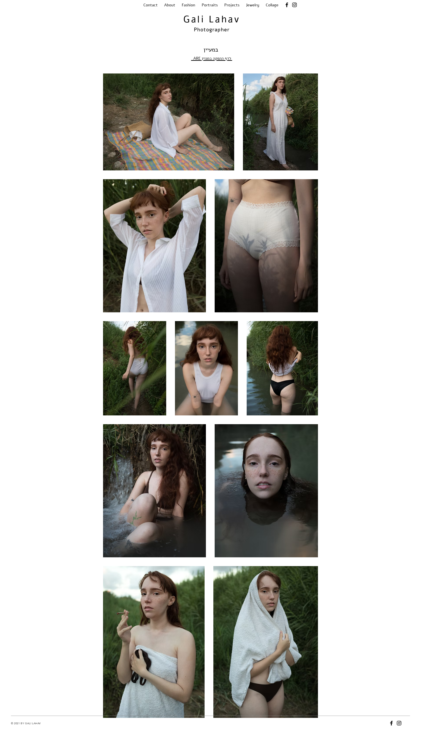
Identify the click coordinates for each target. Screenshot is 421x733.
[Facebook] (287, 5)
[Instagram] (294, 5)
